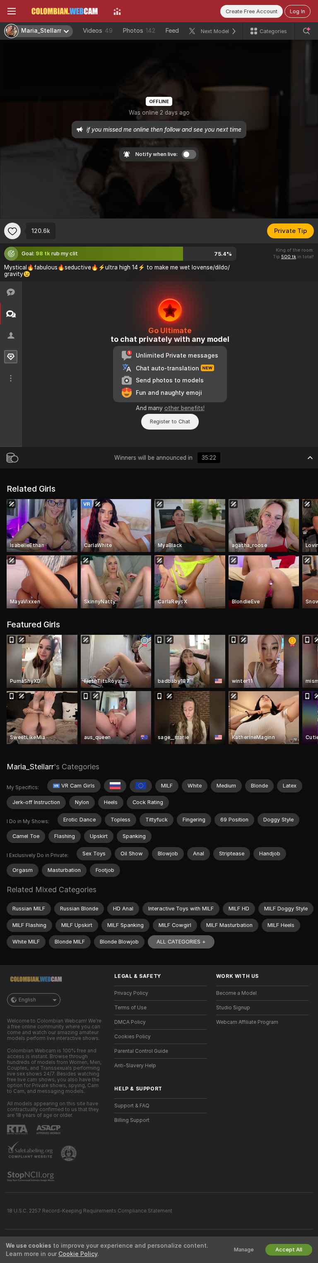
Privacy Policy (131, 993)
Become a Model (236, 993)
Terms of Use (130, 1008)
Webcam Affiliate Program (247, 1022)
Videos (98, 30)
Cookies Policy (132, 1037)
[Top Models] (117, 11)
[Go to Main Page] (64, 11)
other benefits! (184, 408)
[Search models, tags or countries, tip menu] (306, 31)
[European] (141, 785)
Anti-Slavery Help (135, 1066)
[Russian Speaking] (115, 785)
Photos (139, 30)
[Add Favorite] (12, 231)
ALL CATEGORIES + (181, 942)
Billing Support (131, 1120)
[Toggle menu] (11, 11)
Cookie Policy (77, 1254)
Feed (172, 30)
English (27, 1000)
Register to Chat (170, 421)
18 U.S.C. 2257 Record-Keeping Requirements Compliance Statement (89, 1211)
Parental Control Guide (141, 1051)
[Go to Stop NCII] (31, 1176)
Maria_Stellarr (30, 766)
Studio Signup (233, 1008)
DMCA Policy (130, 1022)
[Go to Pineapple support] (69, 1153)
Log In (297, 11)
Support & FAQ (131, 1106)
